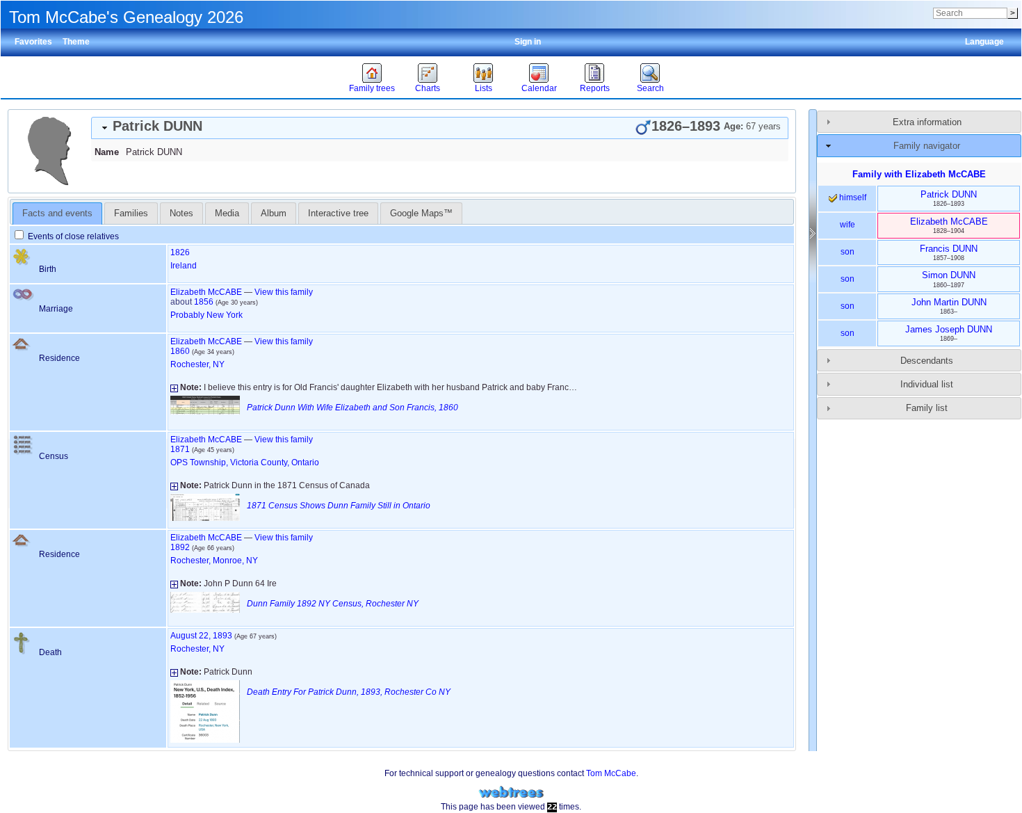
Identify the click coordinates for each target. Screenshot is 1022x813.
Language (984, 42)
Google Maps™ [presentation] (421, 213)
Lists (483, 88)
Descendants (926, 360)
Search (650, 88)
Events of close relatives (72, 236)
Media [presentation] (227, 213)
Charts (427, 88)
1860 (180, 351)
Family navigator (926, 145)
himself (851, 197)
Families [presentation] (131, 213)
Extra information (927, 122)
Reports (595, 88)
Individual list (926, 384)
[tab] (439, 128)
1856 (203, 302)
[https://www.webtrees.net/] (511, 792)
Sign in (527, 42)
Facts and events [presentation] (57, 213)
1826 (180, 252)
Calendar (539, 88)
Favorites (33, 42)
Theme (76, 42)
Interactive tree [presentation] (338, 213)
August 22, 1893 (201, 636)
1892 (180, 547)
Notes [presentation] (181, 213)
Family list (927, 408)
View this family (283, 292)
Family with (919, 174)
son (847, 252)
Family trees (372, 88)
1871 (180, 449)
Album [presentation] (273, 213)
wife (847, 225)
